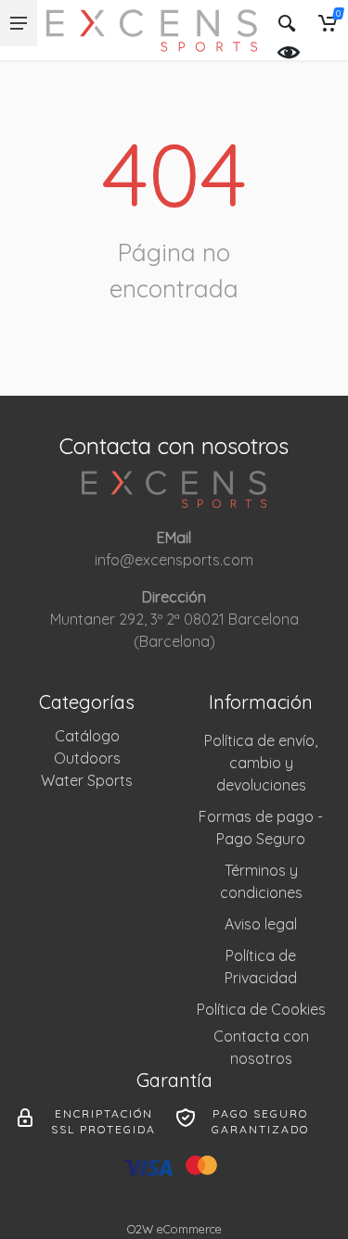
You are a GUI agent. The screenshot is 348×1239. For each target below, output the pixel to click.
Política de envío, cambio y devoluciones (260, 762)
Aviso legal (261, 924)
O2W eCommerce (174, 1228)
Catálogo (87, 736)
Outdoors (87, 758)
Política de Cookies (261, 1009)
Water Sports (87, 780)
